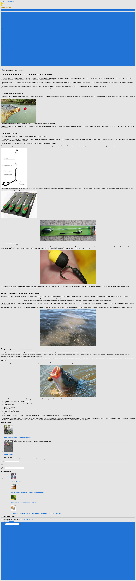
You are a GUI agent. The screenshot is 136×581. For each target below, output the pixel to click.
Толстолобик (10, 20)
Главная (3, 67)
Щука (8, 22)
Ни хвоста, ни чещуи (12, 51)
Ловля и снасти (8, 36)
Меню (3, 10)
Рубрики (3, 468)
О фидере (9, 63)
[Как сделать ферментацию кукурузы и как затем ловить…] (13, 489)
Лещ (8, 17)
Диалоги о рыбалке (12, 49)
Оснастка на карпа (9, 454)
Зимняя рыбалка (11, 35)
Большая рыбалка (11, 46)
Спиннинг (10, 31)
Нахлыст (9, 34)
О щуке (9, 59)
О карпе (9, 58)
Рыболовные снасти (12, 39)
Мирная (6, 12)
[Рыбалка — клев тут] (6, 8)
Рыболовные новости (12, 42)
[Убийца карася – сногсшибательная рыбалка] (13, 499)
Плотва (9, 18)
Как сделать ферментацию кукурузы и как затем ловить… (27, 492)
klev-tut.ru (11, 521)
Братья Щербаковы (12, 48)
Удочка (9, 29)
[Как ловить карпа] (13, 478)
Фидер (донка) (11, 32)
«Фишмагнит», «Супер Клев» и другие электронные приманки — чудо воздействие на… (36, 513)
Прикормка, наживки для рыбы (15, 38)
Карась (9, 15)
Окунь (8, 25)
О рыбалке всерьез (12, 52)
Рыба (8, 44)
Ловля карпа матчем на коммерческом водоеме (17, 437)
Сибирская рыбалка (12, 55)
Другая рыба (10, 61)
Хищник (6, 21)
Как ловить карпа (16, 481)
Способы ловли (8, 28)
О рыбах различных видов (14, 27)
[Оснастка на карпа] (8, 451)
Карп (8, 14)
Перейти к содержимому (7, 1)
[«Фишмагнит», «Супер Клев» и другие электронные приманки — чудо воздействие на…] (13, 510)
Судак (8, 24)
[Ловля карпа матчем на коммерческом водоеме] (8, 434)
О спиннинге (10, 62)
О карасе (9, 56)
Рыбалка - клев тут (28, 519)
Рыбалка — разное (12, 41)
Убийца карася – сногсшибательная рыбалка (24, 502)
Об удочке (9, 65)
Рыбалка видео (8, 45)
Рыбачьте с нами (11, 53)
